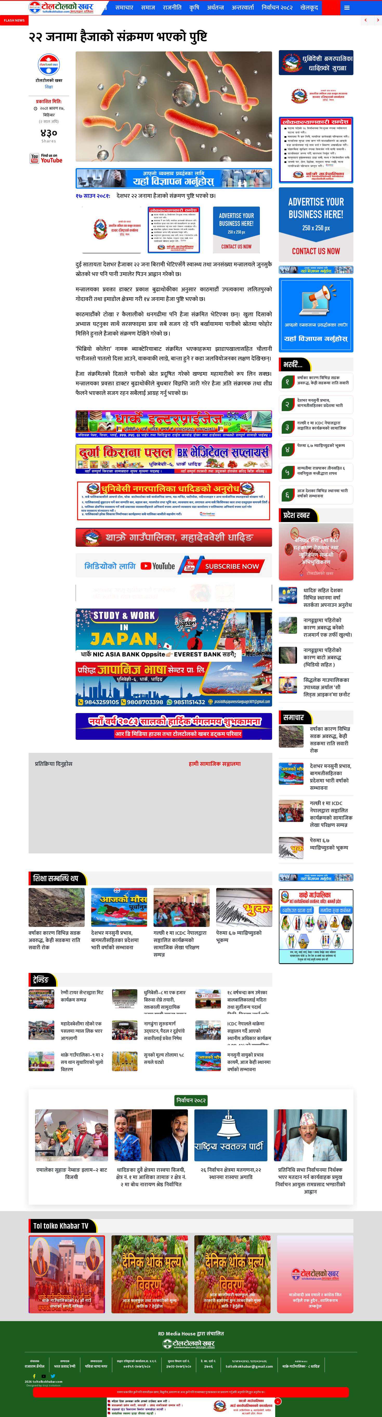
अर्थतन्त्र (215, 8)
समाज (148, 8)
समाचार (124, 8)
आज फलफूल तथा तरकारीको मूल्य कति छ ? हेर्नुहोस (150, 1303)
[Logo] (61, 7)
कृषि (194, 8)
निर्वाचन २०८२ (277, 8)
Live (331, 8)
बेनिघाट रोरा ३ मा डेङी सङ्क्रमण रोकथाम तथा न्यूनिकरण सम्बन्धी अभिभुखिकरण (316, 551)
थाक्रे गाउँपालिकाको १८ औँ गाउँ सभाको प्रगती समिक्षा (66, 1303)
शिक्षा (49, 87)
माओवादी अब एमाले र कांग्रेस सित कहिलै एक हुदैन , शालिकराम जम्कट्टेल (315, 1300)
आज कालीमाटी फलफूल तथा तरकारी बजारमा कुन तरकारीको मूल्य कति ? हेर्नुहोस (232, 1300)
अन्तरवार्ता (243, 8)
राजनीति (172, 8)
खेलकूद (309, 8)
